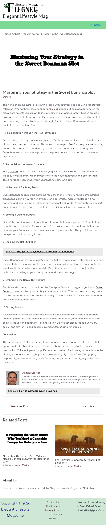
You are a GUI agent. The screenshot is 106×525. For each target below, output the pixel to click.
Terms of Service (53, 514)
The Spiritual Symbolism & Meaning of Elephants (77, 461)
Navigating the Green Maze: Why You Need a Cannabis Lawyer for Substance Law (26, 458)
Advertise (53, 518)
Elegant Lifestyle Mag (25, 16)
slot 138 (14, 171)
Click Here (89, 488)
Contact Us (53, 502)
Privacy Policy (53, 510)
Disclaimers (53, 506)
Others (7, 97)
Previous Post (18, 406)
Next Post (90, 406)
